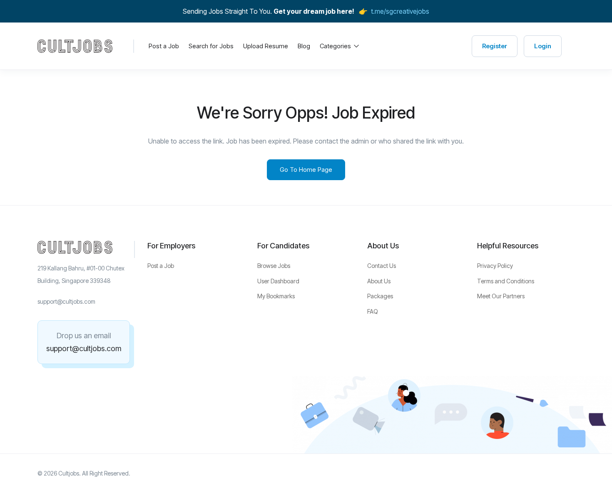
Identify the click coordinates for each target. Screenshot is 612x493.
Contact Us (381, 265)
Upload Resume (265, 46)
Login (542, 46)
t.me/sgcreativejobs (400, 11)
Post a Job (164, 46)
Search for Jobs (211, 46)
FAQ (372, 311)
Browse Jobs (273, 265)
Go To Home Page (306, 169)
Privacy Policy (495, 265)
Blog (304, 46)
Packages (380, 296)
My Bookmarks (276, 296)
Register (494, 46)
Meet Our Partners (501, 296)
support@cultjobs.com (83, 348)
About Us (379, 281)
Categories (336, 46)
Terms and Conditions (505, 281)
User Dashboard (278, 281)
